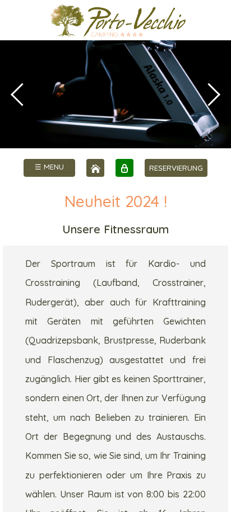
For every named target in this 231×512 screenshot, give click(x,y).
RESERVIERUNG (176, 167)
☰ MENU (49, 166)
